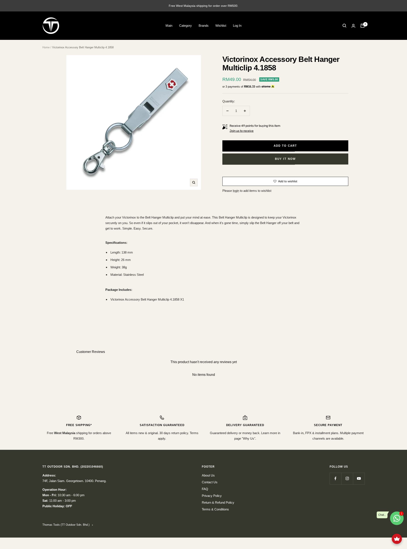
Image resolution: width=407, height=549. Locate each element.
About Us (208, 475)
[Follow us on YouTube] (359, 478)
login (236, 190)
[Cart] (362, 26)
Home (46, 47)
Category (185, 25)
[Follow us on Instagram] (347, 478)
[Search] (344, 26)
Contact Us (209, 482)
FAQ (205, 489)
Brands (204, 25)
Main (169, 25)
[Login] (353, 26)
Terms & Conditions (215, 509)
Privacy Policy (212, 495)
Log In (237, 25)
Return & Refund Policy (218, 502)
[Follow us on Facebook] (335, 478)
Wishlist (220, 25)
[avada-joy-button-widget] (397, 539)
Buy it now (285, 158)
